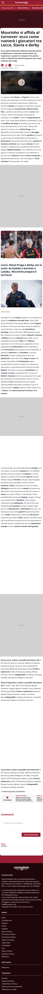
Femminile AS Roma (9, 937)
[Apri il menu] (3, 2)
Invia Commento (31, 835)
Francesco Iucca (19, 65)
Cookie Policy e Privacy (9, 984)
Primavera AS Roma (8, 934)
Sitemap (4, 978)
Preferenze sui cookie (9, 989)
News (4, 918)
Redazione (5, 957)
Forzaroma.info (8, 8)
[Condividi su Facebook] (6, 65)
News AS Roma (23, 8)
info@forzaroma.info (9, 904)
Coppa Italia (6, 943)
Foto (3, 948)
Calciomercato (7, 920)
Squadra (5, 923)
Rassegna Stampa (8, 954)
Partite (4, 926)
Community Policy (8, 981)
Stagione (5, 929)
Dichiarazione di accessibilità (12, 987)
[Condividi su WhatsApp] (2, 65)
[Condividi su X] (9, 65)
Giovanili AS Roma (8, 940)
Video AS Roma (7, 951)
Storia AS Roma (7, 932)
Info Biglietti (6, 945)
